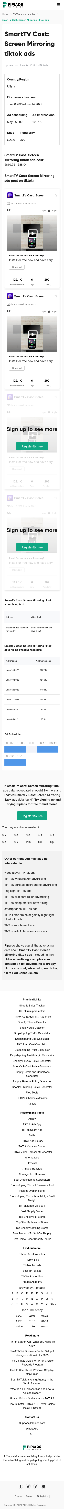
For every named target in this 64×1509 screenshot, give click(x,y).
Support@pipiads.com (32, 1423)
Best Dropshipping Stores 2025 (32, 1179)
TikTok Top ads (32, 1265)
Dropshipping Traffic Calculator (32, 1033)
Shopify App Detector (32, 1027)
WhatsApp (32, 1428)
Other (52, 1304)
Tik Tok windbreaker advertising (25, 878)
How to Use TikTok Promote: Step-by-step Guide (32, 1372)
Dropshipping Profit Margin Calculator (32, 1055)
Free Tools (32, 1092)
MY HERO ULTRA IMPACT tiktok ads (8, 835)
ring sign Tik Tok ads (17, 890)
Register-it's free (32, 446)
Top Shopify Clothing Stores (32, 1228)
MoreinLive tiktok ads (8, 842)
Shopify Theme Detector (32, 1022)
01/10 (44, 1321)
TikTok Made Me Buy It (32, 1205)
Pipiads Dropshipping (32, 1191)
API (32, 1434)
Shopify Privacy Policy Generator (32, 1061)
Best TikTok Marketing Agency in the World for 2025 (32, 1381)
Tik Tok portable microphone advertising (30, 884)
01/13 (32, 1321)
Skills (32, 1135)
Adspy (32, 1119)
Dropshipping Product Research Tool (32, 1185)
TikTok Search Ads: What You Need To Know (32, 1343)
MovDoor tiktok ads (20, 835)
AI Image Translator (32, 1168)
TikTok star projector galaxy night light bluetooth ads (29, 917)
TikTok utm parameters (32, 1011)
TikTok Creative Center (32, 1146)
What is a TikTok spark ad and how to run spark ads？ (32, 1391)
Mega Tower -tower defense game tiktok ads (32, 835)
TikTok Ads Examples (32, 1254)
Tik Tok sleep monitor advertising (26, 902)
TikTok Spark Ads (32, 1130)
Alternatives (32, 1157)
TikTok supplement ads (19, 925)
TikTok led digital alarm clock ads (26, 931)
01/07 (44, 1326)
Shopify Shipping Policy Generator (32, 1087)
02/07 (19, 1315)
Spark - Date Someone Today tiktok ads (56, 842)
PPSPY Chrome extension (32, 1098)
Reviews (32, 1163)
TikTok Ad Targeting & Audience (32, 1016)
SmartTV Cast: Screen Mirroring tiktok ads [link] (25, 20)
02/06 (32, 1315)
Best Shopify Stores (32, 1211)
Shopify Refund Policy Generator (32, 1066)
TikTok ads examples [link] (24, 14)
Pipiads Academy (32, 1282)
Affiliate (32, 1103)
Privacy (18, 1496)
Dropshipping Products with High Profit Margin (32, 1198)
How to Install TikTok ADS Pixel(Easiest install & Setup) (32, 1406)
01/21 (19, 1321)
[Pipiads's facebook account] (20, 1486)
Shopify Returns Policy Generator (32, 1081)
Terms (29, 1496)
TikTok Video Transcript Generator (32, 1152)
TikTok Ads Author (32, 1276)
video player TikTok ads (19, 872)
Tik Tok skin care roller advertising (26, 896)
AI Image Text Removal (32, 1174)
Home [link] (5, 14)
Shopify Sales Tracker (32, 1005)
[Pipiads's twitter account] (28, 1486)
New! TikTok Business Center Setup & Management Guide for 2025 (32, 1353)
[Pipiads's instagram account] (43, 1486)
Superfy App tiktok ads (44, 842)
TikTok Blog (32, 1259)
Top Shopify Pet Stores (32, 1217)
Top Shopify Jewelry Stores (32, 1222)
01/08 (32, 1326)
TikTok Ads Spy (32, 1124)
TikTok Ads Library (32, 1141)
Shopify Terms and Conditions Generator (32, 1074)
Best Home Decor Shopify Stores (32, 1239)
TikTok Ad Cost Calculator (32, 1044)
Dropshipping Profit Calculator (32, 1050)
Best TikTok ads (32, 1270)
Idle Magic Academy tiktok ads (32, 842)
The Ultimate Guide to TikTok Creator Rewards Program (32, 1362)
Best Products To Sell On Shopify (32, 1233)
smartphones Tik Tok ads (20, 908)
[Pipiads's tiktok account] (35, 1486)
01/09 (19, 1326)
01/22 (44, 1315)
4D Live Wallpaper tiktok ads (44, 835)
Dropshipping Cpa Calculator (32, 1039)
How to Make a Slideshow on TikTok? (32, 1398)
